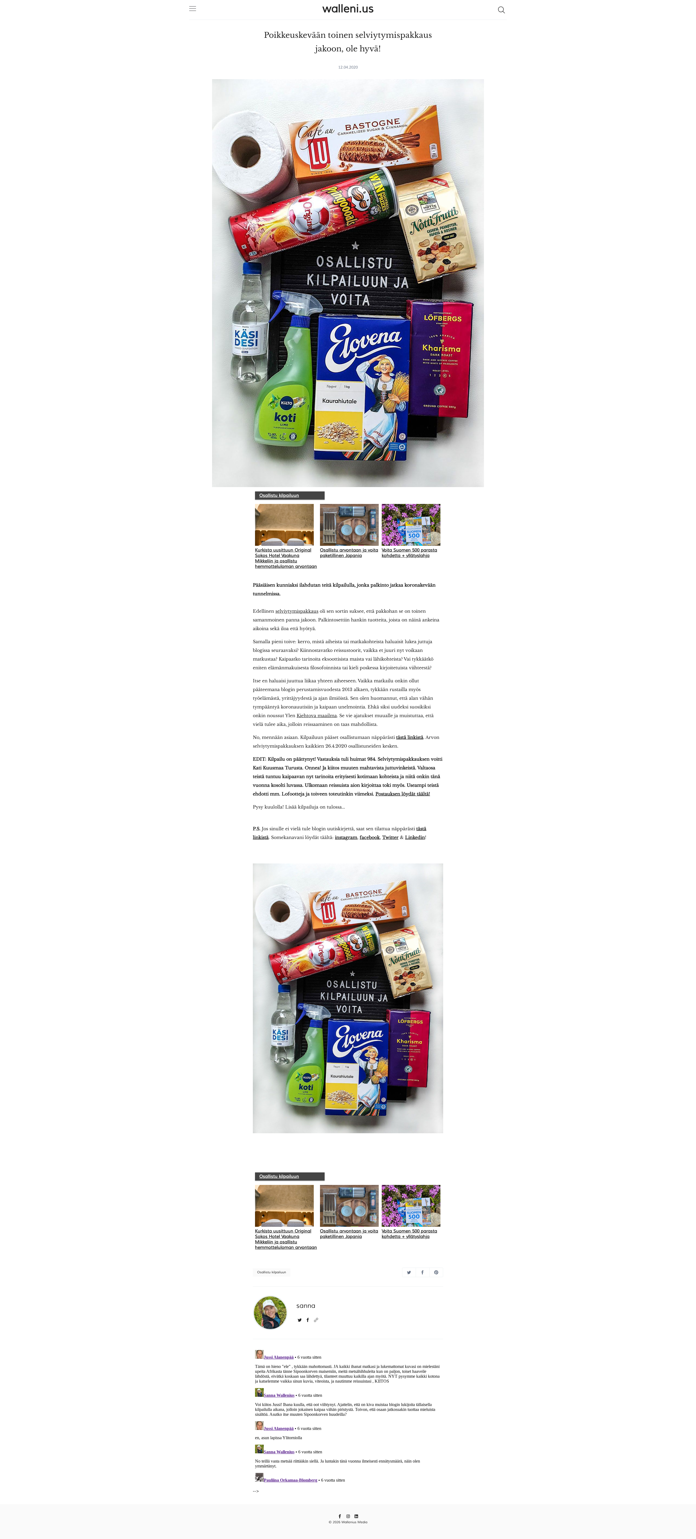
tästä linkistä (409, 737)
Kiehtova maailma (317, 715)
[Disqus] (348, 1416)
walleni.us (348, 9)
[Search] (501, 9)
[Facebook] (307, 1319)
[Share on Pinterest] (436, 1272)
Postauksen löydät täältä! (402, 794)
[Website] (316, 1319)
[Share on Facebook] (422, 1272)
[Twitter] (299, 1319)
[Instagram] (348, 1516)
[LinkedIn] (356, 1516)
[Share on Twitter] (409, 1272)
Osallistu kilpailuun (279, 495)
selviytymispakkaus (296, 611)
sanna (305, 1306)
